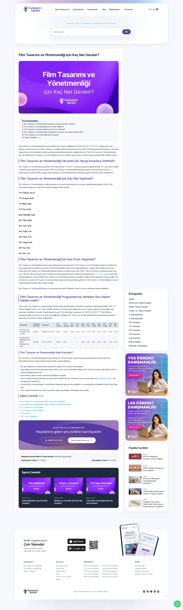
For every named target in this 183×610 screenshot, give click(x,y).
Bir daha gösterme (121, 307)
